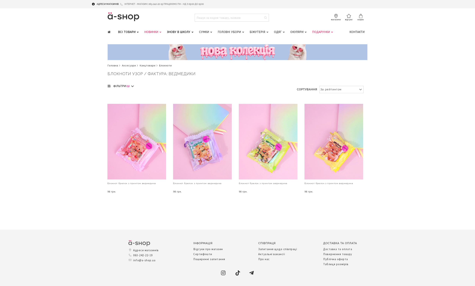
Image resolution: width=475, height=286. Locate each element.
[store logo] (123, 17)
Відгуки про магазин (208, 249)
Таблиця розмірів (335, 264)
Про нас (264, 259)
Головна (113, 65)
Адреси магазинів (108, 4)
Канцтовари (147, 65)
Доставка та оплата (337, 249)
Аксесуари (129, 65)
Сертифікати (202, 254)
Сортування (307, 89)
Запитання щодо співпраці (277, 249)
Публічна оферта (335, 259)
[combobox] (232, 18)
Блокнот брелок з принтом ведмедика (131, 183)
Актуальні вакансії (271, 254)
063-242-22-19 (143, 255)
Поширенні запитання (209, 259)
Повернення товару (337, 254)
